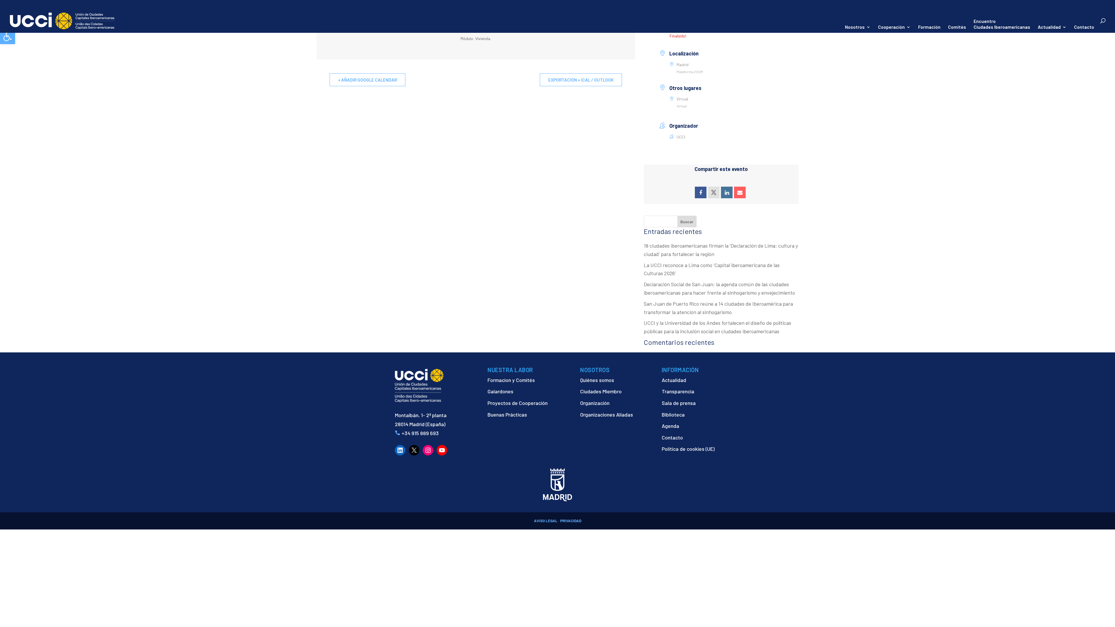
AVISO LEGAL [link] (546, 520)
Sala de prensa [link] (679, 403)
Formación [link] (929, 27)
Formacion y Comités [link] (511, 380)
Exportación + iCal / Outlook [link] (581, 79)
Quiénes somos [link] (597, 380)
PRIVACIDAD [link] (570, 520)
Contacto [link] (1084, 27)
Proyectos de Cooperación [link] (518, 403)
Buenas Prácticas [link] (507, 414)
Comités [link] (957, 27)
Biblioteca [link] (673, 414)
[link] (7, 36)
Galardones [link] (500, 391)
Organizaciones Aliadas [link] (606, 414)
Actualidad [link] (1049, 27)
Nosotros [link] (855, 27)
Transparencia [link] (678, 391)
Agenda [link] (670, 426)
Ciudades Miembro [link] (601, 391)
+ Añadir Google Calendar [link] (367, 79)
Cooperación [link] (891, 27)
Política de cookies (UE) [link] (688, 449)
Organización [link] (594, 403)
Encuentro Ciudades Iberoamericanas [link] (1002, 24)
